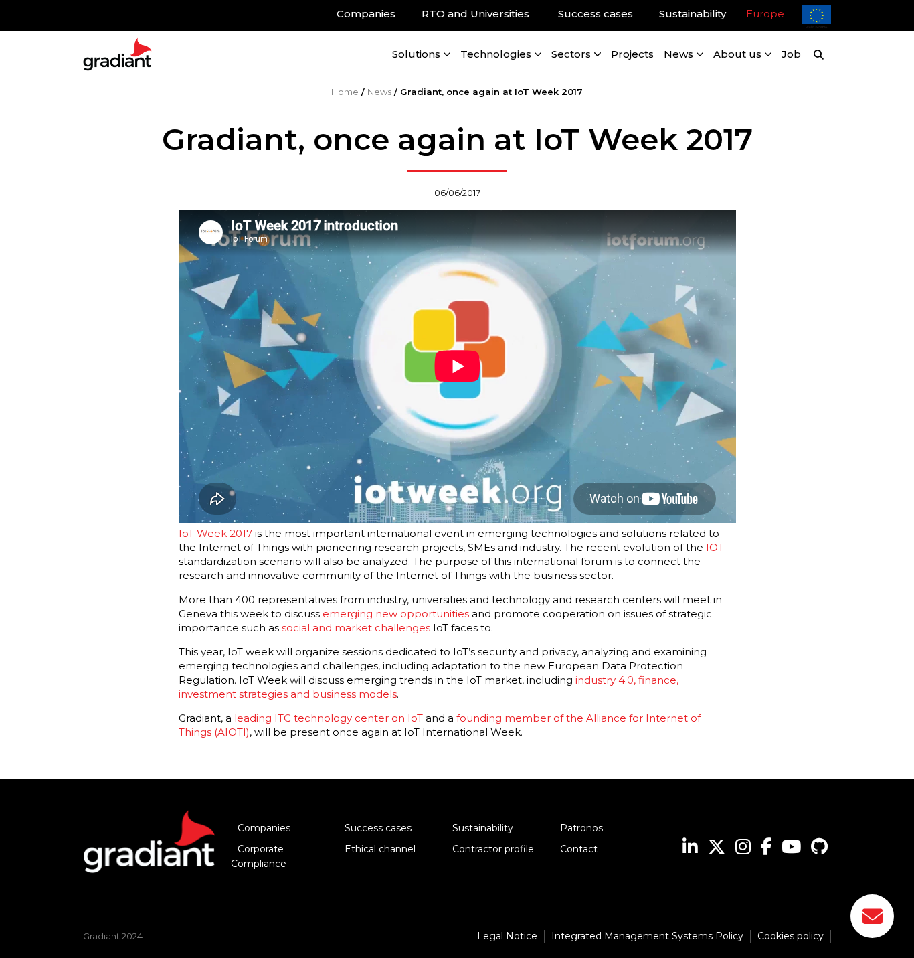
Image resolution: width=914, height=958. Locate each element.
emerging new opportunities (396, 613)
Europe (765, 13)
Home (345, 91)
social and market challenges (356, 627)
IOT (715, 547)
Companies (264, 828)
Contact (579, 849)
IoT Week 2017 (215, 533)
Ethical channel (380, 849)
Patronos (581, 828)
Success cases (378, 828)
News (379, 91)
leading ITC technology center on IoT (328, 718)
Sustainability (482, 828)
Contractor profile (493, 849)
